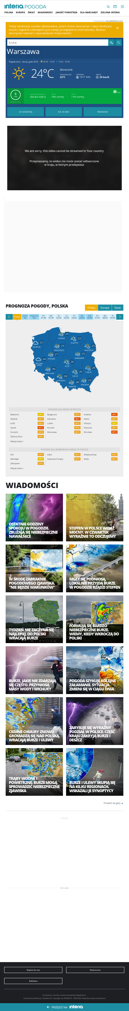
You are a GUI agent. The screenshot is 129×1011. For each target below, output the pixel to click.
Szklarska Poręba (55, 459)
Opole (13, 428)
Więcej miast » (16, 441)
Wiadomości (45, 12)
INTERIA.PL (68, 998)
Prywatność (47, 998)
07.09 (97, 317)
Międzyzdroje (90, 454)
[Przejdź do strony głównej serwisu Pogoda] (35, 7)
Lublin (50, 423)
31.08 (43, 317)
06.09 (89, 317)
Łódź (12, 423)
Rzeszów (88, 428)
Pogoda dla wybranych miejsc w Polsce (64, 449)
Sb (25, 317)
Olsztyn (87, 423)
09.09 (112, 317)
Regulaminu (81, 995)
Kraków (87, 414)
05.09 (81, 317)
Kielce (86, 419)
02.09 (58, 317)
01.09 (51, 317)
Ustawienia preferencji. (32, 998)
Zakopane (15, 463)
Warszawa (52, 432)
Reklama (33, 981)
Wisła (86, 459)
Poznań (50, 428)
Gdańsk (13, 419)
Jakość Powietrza (66, 12)
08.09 (105, 317)
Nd (34, 317)
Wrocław (88, 432)
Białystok (14, 414)
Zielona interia (110, 12)
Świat (31, 12)
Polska (8, 12)
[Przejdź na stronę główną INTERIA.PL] (14, 6)
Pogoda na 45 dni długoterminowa (63, 112)
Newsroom (95, 970)
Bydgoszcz (52, 414)
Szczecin (14, 432)
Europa (20, 12)
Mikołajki (14, 459)
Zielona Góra (16, 436)
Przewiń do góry (112, 803)
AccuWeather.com (114, 20)
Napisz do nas (33, 970)
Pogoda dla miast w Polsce (64, 409)
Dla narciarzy (89, 12)
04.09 (74, 317)
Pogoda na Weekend (103, 112)
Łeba (49, 454)
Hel (12, 454)
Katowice (51, 419)
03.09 (66, 317)
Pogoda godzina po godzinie (25, 112)
